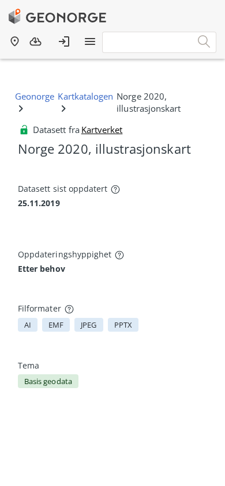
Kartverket (102, 129)
